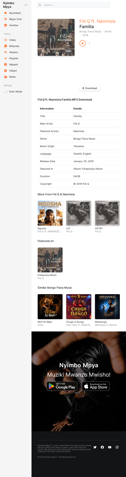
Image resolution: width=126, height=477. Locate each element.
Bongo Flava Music (90, 31)
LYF (68, 228)
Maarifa (85, 324)
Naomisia (106, 21)
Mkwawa (100, 324)
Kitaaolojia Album (47, 275)
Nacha (113, 324)
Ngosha (42, 228)
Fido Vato (71, 324)
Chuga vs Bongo (75, 321)
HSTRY (99, 228)
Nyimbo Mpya (8, 5)
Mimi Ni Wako (45, 321)
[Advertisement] (97, 64)
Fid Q (84, 21)
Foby (40, 324)
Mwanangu (101, 321)
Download (91, 88)
